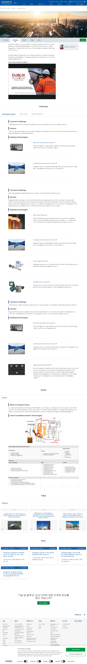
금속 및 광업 (5, 638)
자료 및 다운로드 (42, 624)
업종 (24, 4)
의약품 (4, 642)
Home (4, 8)
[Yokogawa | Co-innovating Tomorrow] (6, 2)
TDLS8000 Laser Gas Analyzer (40, 282)
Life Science (29, 636)
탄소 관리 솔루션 (18, 640)
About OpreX (53, 629)
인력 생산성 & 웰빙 (18, 624)
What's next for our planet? (54, 624)
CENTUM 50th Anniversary (53, 642)
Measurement (29, 627)
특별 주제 (60, 4)
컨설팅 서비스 (29, 629)
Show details (71, 661)
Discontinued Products (31, 641)
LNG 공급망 (5, 629)
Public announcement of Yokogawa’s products (32, 639)
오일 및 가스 (5, 624)
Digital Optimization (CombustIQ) (41, 365)
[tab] (8, 114)
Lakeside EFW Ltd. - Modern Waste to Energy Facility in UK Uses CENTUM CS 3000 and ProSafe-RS (14, 515)
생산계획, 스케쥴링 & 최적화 (19, 638)
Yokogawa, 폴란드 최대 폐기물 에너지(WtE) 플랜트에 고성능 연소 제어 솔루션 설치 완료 (71, 554)
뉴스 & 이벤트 (51, 1)
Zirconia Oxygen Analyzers (40, 261)
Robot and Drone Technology (54, 639)
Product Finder (65, 624)
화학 (3, 630)
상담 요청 (83, 40)
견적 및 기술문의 (79, 4)
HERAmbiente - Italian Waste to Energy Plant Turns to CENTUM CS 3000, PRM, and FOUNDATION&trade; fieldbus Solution (43, 515)
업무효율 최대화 (18, 630)
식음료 (4, 643)
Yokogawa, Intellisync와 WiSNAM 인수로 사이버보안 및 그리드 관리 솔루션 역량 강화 (13, 554)
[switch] (39, 661)
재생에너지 (13, 8)
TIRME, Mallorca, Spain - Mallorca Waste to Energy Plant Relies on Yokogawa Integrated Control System (72, 515)
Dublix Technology (49, 55)
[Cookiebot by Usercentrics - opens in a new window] (9, 661)
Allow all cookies (76, 649)
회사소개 (56, 1)
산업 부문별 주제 (54, 627)
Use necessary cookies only (75, 654)
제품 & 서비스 (41, 4)
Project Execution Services (30, 632)
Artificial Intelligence (55, 636)
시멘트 (4, 640)
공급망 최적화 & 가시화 (19, 635)
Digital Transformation (55, 634)
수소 (3, 636)
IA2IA (52, 632)
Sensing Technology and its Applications (55, 645)
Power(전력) (5, 632)
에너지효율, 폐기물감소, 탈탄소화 (19, 633)
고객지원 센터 (65, 627)
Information (29, 624)
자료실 (51, 4)
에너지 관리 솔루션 (18, 642)
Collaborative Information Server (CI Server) (44, 163)
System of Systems (54, 630)
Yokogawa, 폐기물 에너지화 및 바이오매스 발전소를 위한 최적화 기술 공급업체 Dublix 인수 (13, 574)
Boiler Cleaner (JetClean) (39, 215)
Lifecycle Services (30, 634)
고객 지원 (69, 4)
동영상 (40, 627)
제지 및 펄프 (5, 645)
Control (28, 626)
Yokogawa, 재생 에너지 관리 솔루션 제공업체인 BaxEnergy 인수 (43, 553)
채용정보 (61, 1)
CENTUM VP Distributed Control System (43, 142)
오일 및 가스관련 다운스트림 (6, 626)
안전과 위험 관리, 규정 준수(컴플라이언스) (19, 626)
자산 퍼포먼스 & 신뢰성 (19, 629)
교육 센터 (64, 626)
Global (65, 1)
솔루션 (31, 4)
